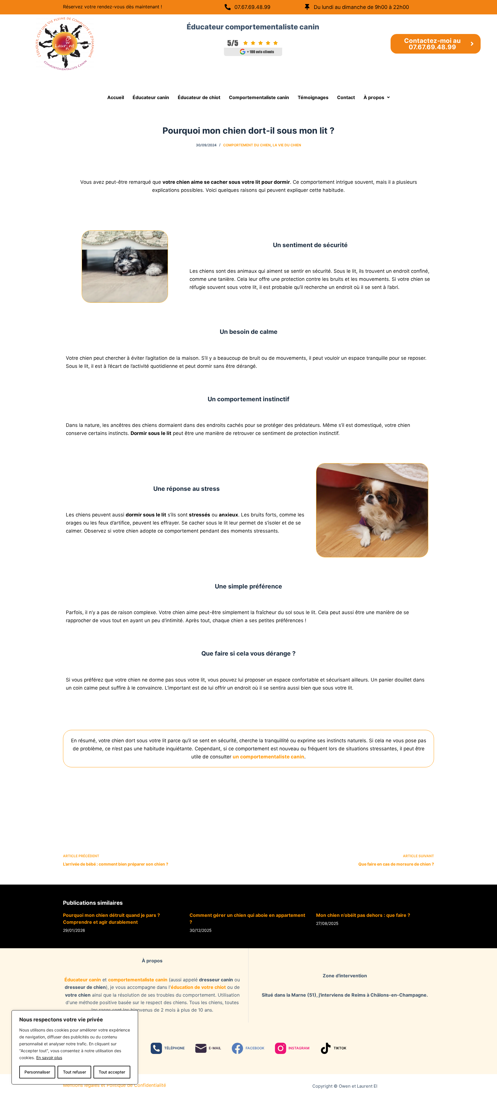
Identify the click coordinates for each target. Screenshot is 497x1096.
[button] (376, 97)
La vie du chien (287, 145)
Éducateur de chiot (199, 97)
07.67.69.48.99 (252, 7)
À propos (374, 97)
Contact (346, 97)
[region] (75, 1047)
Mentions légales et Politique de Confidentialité (114, 1085)
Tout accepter (112, 1072)
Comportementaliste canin (259, 97)
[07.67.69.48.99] (228, 7)
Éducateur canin (151, 97)
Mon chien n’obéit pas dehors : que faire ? (363, 915)
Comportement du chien (247, 145)
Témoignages (313, 97)
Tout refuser (74, 1072)
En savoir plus (49, 1057)
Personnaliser (37, 1072)
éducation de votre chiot (198, 987)
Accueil (115, 97)
